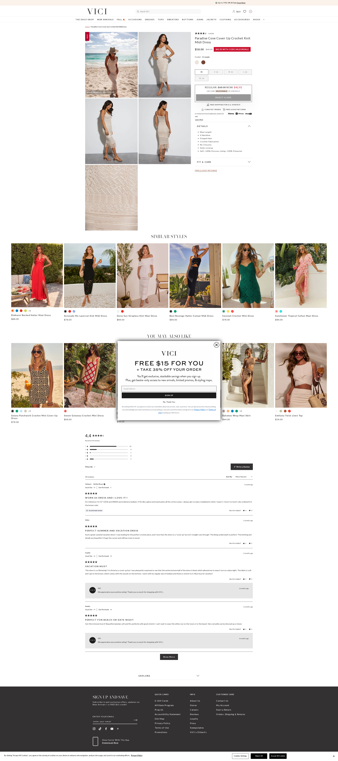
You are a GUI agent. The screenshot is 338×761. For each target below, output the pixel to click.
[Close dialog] (216, 345)
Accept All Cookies (278, 756)
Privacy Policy (136, 755)
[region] (169, 756)
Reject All (259, 756)
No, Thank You (169, 402)
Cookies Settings (240, 756)
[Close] (334, 756)
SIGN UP (169, 395)
